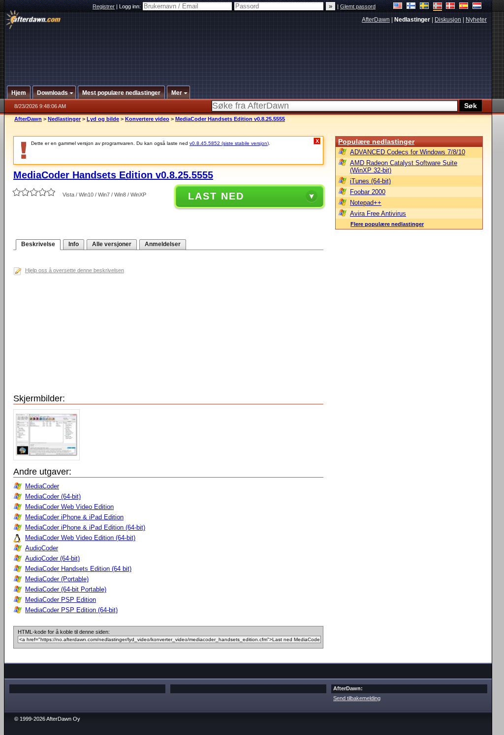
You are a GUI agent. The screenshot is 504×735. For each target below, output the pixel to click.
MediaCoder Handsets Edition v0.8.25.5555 (230, 119)
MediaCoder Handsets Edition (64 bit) (78, 568)
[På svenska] (424, 6)
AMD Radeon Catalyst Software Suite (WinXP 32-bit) (403, 166)
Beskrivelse (38, 244)
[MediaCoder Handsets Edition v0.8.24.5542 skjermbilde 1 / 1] (49, 458)
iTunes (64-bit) (370, 181)
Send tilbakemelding (356, 698)
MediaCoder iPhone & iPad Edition (74, 517)
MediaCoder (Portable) (57, 579)
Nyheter (476, 19)
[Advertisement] (248, 50)
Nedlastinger (64, 119)
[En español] (464, 6)
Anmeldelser (163, 244)
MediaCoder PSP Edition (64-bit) (71, 610)
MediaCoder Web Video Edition (69, 506)
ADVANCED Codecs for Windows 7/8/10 (407, 152)
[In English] (398, 6)
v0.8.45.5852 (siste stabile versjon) (229, 143)
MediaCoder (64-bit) (53, 496)
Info (73, 244)
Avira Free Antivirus (378, 213)
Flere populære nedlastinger (387, 224)
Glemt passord (358, 6)
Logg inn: (130, 6)
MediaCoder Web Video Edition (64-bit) (80, 537)
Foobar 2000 (367, 192)
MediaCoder (42, 486)
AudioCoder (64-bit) (52, 558)
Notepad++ (365, 202)
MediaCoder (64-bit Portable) (65, 589)
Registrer (104, 6)
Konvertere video (147, 119)
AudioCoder (41, 548)
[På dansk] (450, 6)
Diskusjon (448, 19)
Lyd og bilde (103, 119)
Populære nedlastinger (376, 141)
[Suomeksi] (411, 6)
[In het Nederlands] (477, 6)
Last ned (216, 196)
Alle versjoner (111, 244)
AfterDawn (376, 19)
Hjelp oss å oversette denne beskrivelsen (74, 270)
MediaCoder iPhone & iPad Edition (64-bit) (85, 527)
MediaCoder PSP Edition (60, 599)
